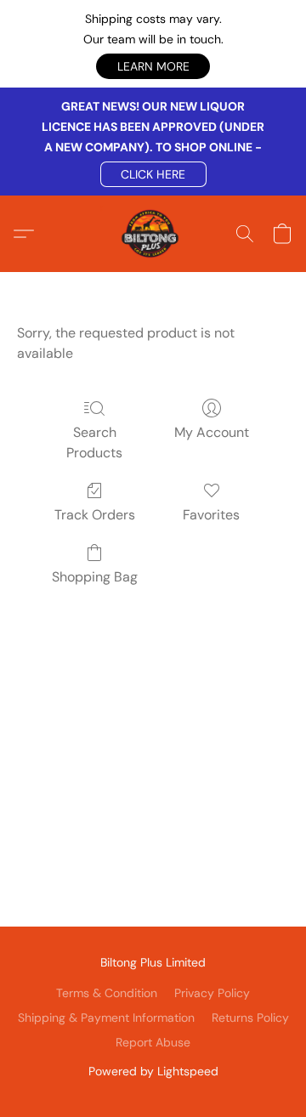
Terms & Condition (106, 993)
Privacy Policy (212, 993)
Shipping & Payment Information (106, 1017)
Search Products (94, 442)
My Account (211, 432)
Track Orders (94, 515)
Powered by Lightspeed (153, 1071)
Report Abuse (153, 1042)
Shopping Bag (95, 577)
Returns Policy (250, 1017)
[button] (153, 66)
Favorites (211, 515)
